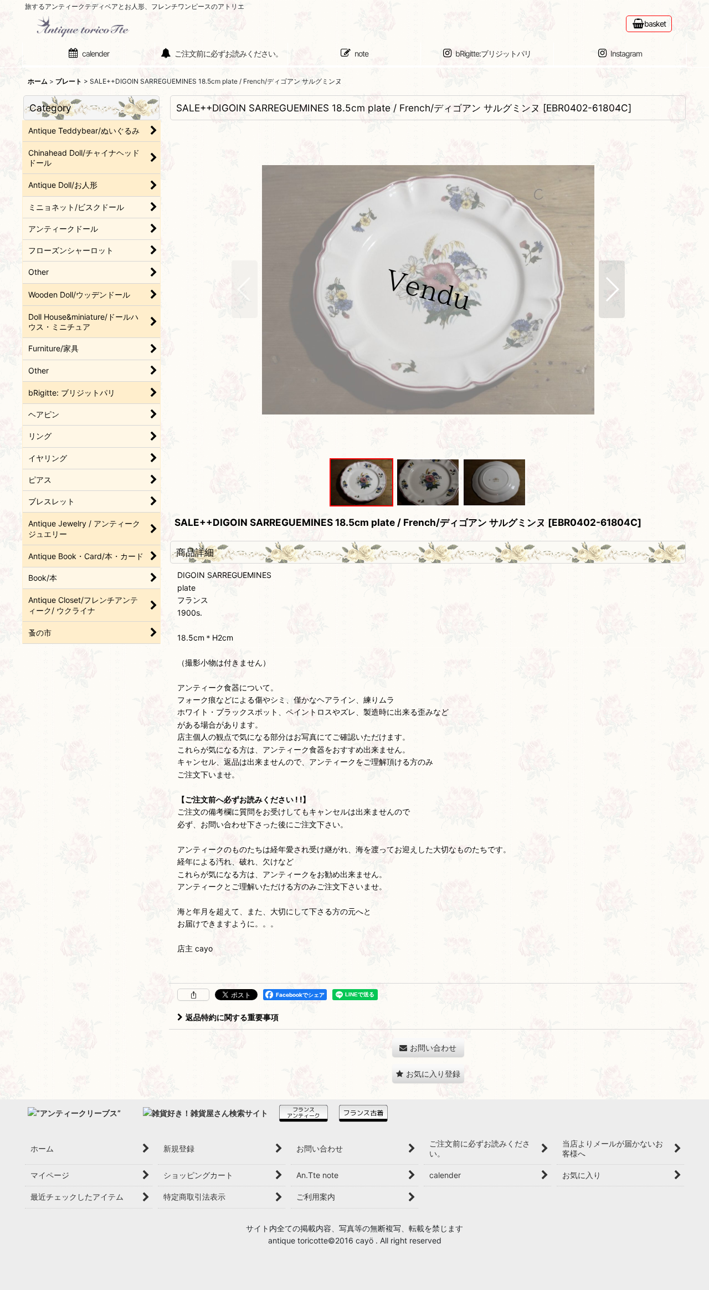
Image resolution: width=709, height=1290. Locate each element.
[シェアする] (193, 995)
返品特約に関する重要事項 (232, 1017)
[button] (245, 289)
